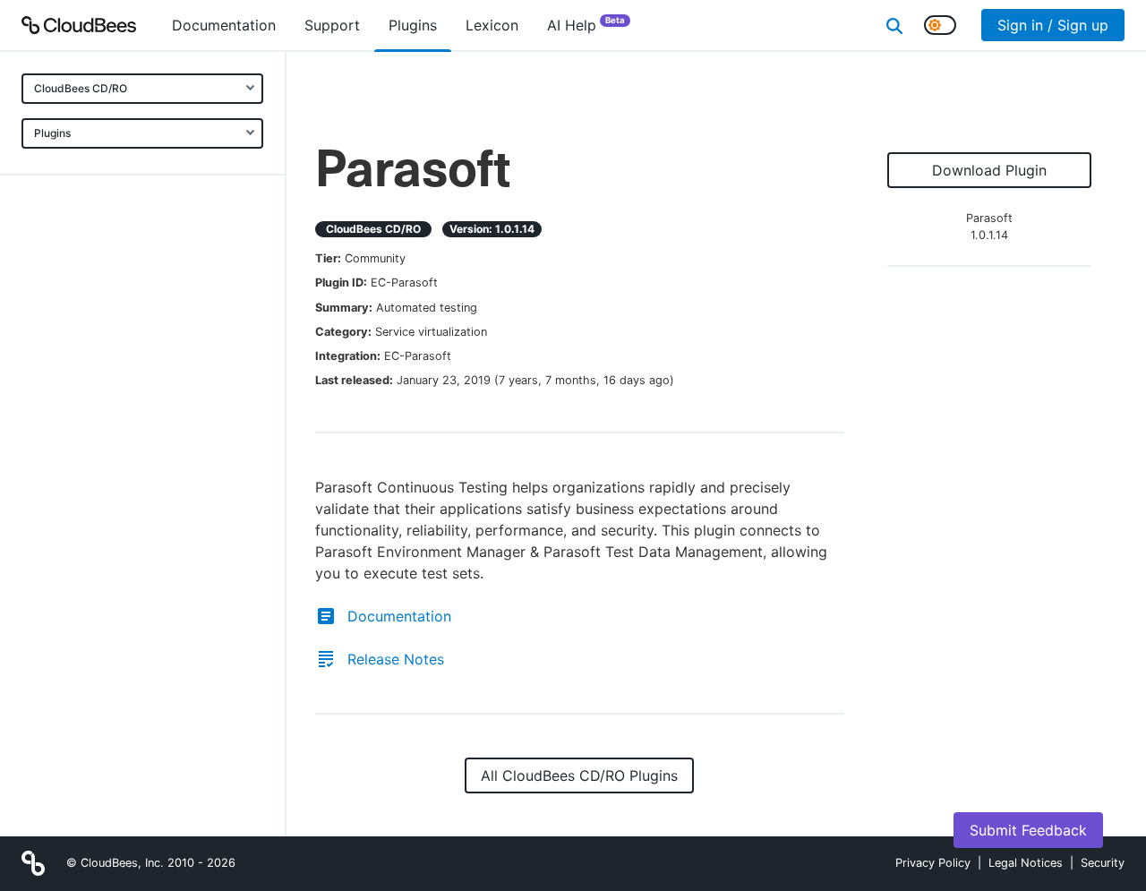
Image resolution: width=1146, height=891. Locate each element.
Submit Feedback (1028, 830)
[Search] (894, 25)
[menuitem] (224, 25)
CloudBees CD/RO (80, 88)
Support (332, 25)
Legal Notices (1025, 863)
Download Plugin (989, 170)
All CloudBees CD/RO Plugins (579, 775)
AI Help (586, 24)
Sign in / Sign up (1052, 25)
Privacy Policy (933, 863)
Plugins (52, 133)
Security (1103, 863)
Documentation (399, 616)
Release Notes (395, 659)
